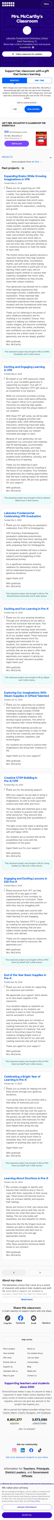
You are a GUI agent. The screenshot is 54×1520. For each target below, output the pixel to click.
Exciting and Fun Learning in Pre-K (26, 609)
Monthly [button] (14, 80)
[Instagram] (14, 1450)
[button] (27, 54)
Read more (27, 1299)
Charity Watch (10, 1412)
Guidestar (46, 1412)
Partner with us (9, 1362)
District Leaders (15, 1472)
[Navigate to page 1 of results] (14, 1272)
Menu (46, 4)
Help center (27, 1339)
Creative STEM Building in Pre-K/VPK (20, 779)
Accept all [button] (27, 1515)
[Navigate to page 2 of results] (40, 1272)
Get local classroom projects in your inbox (27, 1457)
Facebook (20, 1323)
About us (31, 1349)
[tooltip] (33, 47)
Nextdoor (46, 1323)
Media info (31, 1371)
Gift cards (7, 1357)
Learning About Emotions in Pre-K (26, 1178)
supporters (14, 1421)
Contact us (32, 1375)
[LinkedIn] (22, 1450)
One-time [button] (39, 80)
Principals (43, 1468)
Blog (29, 1366)
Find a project (9, 1349)
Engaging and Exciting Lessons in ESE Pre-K (25, 880)
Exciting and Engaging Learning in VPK (24, 368)
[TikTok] (40, 1450)
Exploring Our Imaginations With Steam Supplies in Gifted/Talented (26, 694)
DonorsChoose (8, 4)
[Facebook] (31, 1450)
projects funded (39, 1421)
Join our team (33, 1357)
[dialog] (27, 1502)
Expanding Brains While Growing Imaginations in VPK (25, 177)
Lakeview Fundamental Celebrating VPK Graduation (22, 514)
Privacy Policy (34, 1501)
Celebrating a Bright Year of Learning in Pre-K (22, 1078)
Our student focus (35, 1353)
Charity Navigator (27, 1412)
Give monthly (8, 1353)
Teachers (29, 1468)
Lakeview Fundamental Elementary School (27, 38)
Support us (8, 1366)
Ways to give (8, 1375)
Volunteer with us (10, 1371)
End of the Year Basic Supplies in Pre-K (25, 976)
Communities (32, 1362)
